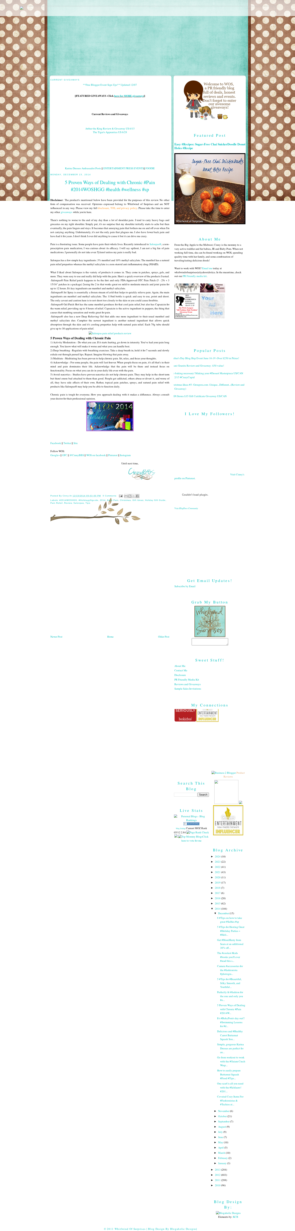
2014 (103, 500)
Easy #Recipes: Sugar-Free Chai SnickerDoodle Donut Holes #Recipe (209, 146)
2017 (218, 893)
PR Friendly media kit (195, 276)
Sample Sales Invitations (187, 688)
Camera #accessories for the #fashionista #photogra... (230, 970)
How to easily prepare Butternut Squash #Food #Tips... (229, 1074)
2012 (218, 1175)
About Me (179, 666)
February (223, 1158)
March (222, 1153)
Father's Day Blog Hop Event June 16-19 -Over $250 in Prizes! (205, 358)
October (222, 1116)
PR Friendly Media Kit (186, 679)
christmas (125, 500)
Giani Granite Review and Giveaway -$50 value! (197, 365)
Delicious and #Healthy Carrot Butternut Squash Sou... (230, 1035)
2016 (218, 898)
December (224, 913)
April (221, 1147)
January (222, 1163)
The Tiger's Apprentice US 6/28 (110, 132)
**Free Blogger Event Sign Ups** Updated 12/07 (110, 85)
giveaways (66, 212)
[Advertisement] (210, 541)
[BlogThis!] (130, 496)
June (221, 1137)
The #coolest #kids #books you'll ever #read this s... (228, 957)
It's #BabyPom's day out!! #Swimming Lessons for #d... (231, 1022)
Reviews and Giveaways (187, 684)
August (222, 1126)
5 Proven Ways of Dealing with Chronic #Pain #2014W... (231, 1009)
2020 (218, 877)
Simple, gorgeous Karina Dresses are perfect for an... (230, 1048)
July (220, 1132)
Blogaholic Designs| (183, 1229)
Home (110, 636)
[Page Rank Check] (197, 832)
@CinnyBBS (77, 455)
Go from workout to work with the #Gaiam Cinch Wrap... (231, 1061)
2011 (218, 1180)
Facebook (55, 443)
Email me (207, 268)
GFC (64, 455)
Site (75, 443)
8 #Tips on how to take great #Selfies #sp (229, 920)
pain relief (56, 503)
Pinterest (113, 455)
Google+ (55, 455)
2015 (218, 903)
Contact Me (180, 670)
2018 (218, 888)
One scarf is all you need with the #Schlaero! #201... (230, 1087)
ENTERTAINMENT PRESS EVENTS (123, 168)
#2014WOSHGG (68, 500)
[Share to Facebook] (137, 496)
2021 (218, 872)
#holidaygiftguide (88, 500)
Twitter (67, 443)
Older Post (163, 636)
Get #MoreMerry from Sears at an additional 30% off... (230, 944)
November (224, 1111)
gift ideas (137, 500)
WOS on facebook (96, 455)
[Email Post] (120, 496)
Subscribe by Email (184, 586)
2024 (218, 856)
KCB (235, 1217)
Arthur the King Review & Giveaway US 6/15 (110, 128)
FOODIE (150, 168)
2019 (218, 882)
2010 (218, 1185)
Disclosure (180, 675)
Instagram (125, 455)
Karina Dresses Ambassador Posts (83, 168)
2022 (218, 867)
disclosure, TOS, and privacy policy (117, 208)
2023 (218, 861)
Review (68, 503)
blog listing (180, 828)
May (221, 1142)
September (224, 1121)
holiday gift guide (155, 500)
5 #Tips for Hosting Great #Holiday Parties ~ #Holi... (230, 930)
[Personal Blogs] (191, 824)
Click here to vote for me (195, 838)
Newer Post (56, 636)
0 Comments (109, 496)
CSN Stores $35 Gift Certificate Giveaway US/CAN (199, 396)
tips (87, 503)
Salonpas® (155, 244)
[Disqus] (109, 581)
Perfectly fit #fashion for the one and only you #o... (230, 996)
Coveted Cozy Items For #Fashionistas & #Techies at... (230, 1100)
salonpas (78, 503)
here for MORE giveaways (129, 96)
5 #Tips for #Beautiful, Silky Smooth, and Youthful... (229, 983)
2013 (218, 1169)
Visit (186, 508)
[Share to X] (134, 496)
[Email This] (126, 496)
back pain (112, 500)
